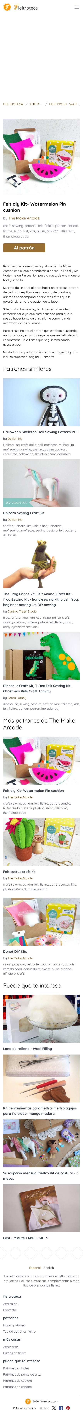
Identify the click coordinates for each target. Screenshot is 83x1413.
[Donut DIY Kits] (41, 922)
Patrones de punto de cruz (22, 1374)
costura (37, 449)
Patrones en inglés (16, 1368)
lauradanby (49, 708)
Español (35, 1268)
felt (40, 225)
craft (7, 225)
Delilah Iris (15, 438)
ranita (34, 617)
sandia (73, 225)
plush (41, 231)
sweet (46, 969)
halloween (26, 454)
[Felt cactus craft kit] (41, 842)
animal (24, 617)
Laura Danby (17, 698)
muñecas (50, 445)
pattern (30, 225)
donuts (70, 964)
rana (14, 617)
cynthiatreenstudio (24, 627)
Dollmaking (11, 445)
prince (56, 617)
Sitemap (44, 1408)
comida (8, 969)
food (18, 969)
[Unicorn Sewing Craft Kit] (41, 483)
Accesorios (11, 1347)
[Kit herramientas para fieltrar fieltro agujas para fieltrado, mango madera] (41, 1079)
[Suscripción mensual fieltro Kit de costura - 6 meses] (41, 1143)
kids (35, 526)
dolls (32, 445)
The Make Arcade (24, 218)
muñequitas (11, 449)
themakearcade (16, 236)
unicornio (55, 526)
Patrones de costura (17, 1380)
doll (40, 445)
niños (43, 526)
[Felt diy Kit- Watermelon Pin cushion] (41, 761)
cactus (65, 884)
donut (27, 969)
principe (45, 617)
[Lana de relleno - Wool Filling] (41, 1019)
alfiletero (67, 231)
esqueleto (10, 454)
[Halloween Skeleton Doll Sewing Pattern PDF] (41, 402)
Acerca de (10, 1304)
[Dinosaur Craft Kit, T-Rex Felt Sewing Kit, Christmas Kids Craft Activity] (41, 656)
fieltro (49, 225)
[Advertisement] (41, 57)
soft (45, 704)
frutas (7, 231)
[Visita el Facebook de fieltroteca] (61, 1408)
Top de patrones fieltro (19, 1331)
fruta (18, 231)
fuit (25, 231)
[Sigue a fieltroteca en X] (54, 1408)
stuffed (8, 526)
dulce (37, 969)
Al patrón (24, 248)
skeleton (41, 454)
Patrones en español (18, 1387)
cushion (52, 231)
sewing (17, 225)
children (66, 704)
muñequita (66, 445)
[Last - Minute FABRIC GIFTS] (41, 1208)
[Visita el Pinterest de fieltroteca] (68, 1408)
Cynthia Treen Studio (22, 611)
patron (60, 225)
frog (6, 617)
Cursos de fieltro (14, 1353)
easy (6, 627)
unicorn (20, 526)
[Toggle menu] (77, 7)
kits (32, 231)
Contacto (9, 1310)
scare (52, 454)
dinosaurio (10, 704)
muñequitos (11, 530)
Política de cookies (24, 1408)
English (49, 1268)
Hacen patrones (14, 1325)
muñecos (27, 530)
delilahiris (64, 454)
